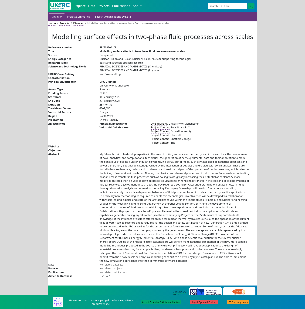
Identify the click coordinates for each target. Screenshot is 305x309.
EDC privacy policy (238, 302)
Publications (121, 6)
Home (52, 23)
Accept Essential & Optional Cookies (161, 302)
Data (91, 6)
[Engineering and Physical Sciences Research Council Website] (239, 291)
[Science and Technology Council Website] (205, 291)
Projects (104, 6)
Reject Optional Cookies (204, 302)
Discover (56, 17)
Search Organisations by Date (113, 16)
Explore (80, 6)
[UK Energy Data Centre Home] (60, 6)
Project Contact (160, 127)
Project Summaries (78, 16)
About (137, 6)
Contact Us (179, 291)
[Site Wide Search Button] (251, 6)
